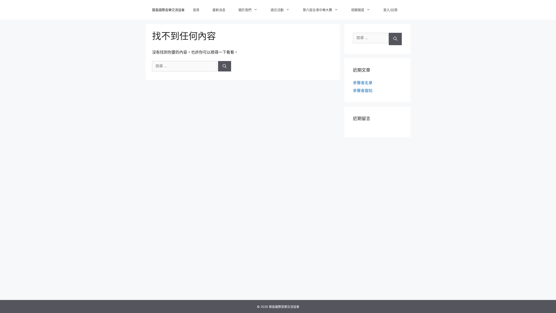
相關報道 (357, 10)
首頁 (196, 10)
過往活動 (277, 10)
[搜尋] (224, 66)
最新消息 (218, 10)
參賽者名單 (362, 83)
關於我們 (245, 10)
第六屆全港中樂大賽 (317, 10)
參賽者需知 (362, 90)
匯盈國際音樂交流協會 (168, 10)
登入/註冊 (390, 10)
